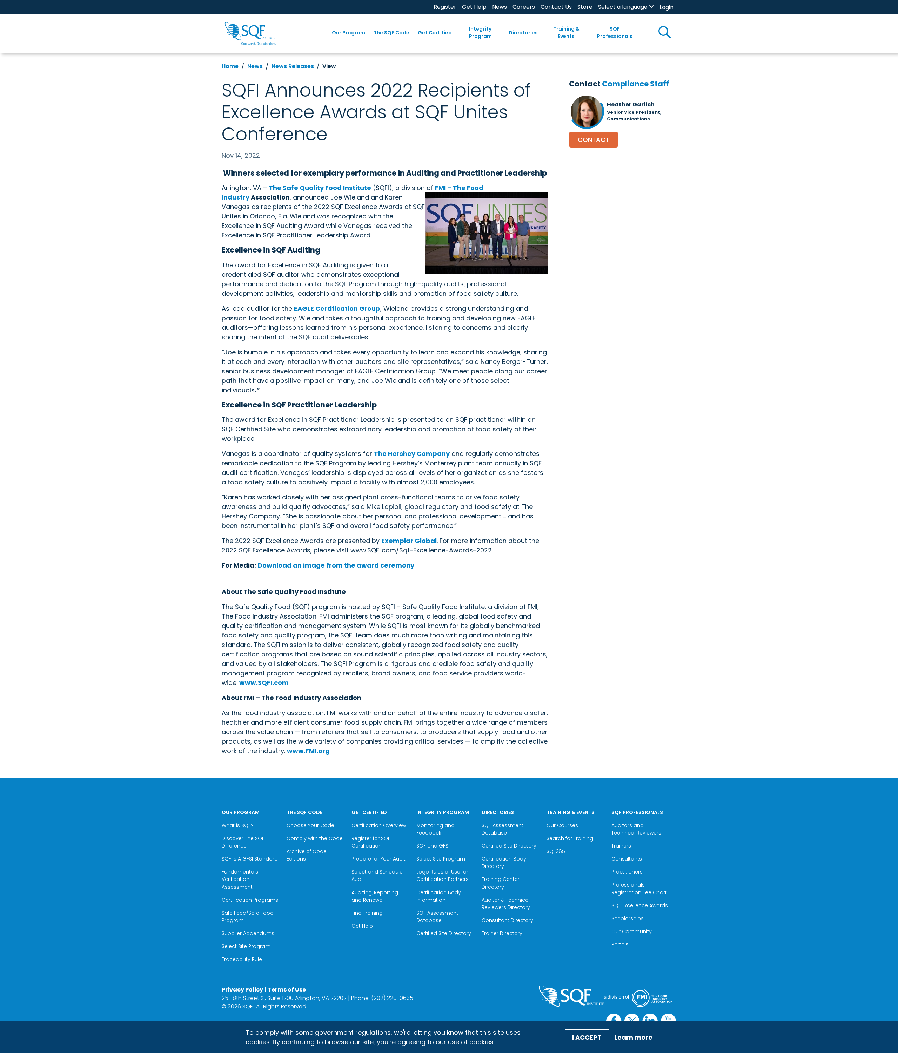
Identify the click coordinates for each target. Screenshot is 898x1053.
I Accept (587, 1037)
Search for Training (570, 838)
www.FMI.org (308, 750)
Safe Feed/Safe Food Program (248, 916)
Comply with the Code (315, 838)
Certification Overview (378, 825)
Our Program (348, 32)
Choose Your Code (310, 825)
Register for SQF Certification (370, 842)
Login (666, 7)
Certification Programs (250, 899)
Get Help (474, 7)
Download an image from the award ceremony (336, 565)
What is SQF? (238, 825)
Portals (620, 944)
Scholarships (627, 918)
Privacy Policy (242, 990)
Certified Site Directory (444, 933)
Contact (593, 139)
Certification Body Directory (504, 862)
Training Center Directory (501, 883)
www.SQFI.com (264, 682)
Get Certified (435, 32)
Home (230, 66)
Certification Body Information (438, 896)
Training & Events (566, 32)
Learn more (633, 1037)
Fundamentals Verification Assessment (240, 879)
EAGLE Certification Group (337, 308)
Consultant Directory (507, 920)
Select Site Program (247, 946)
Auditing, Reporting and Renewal (374, 896)
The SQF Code (391, 32)
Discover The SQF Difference (243, 842)
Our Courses (562, 825)
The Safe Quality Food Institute (320, 187)
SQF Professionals (614, 32)
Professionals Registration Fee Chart (639, 888)
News (499, 7)
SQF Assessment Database (437, 916)
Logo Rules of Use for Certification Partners (442, 875)
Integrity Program (480, 32)
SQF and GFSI (432, 845)
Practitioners (627, 871)
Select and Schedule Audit (377, 875)
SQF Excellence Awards (639, 905)
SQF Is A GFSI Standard (250, 858)
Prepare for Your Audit (378, 858)
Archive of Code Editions (307, 855)
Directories (523, 32)
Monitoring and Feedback (435, 829)
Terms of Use (287, 990)
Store (584, 7)
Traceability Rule (242, 959)
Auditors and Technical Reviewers (636, 829)
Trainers (621, 845)
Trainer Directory (502, 933)
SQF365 (556, 851)
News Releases (293, 66)
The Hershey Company (412, 453)
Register (445, 7)
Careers (523, 7)
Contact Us (556, 7)
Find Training (367, 912)
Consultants (626, 858)
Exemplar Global (409, 540)
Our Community (631, 931)
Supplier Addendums (248, 933)
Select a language (623, 7)
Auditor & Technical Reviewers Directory (506, 903)
